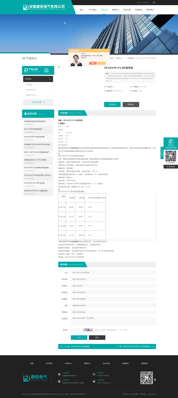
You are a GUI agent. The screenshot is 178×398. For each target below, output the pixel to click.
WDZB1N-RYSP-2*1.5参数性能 (35, 191)
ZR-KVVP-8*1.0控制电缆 (80, 346)
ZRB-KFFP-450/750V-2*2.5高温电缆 (136, 346)
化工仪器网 (134, 394)
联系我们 (150, 10)
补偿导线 (130, 58)
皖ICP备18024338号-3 (78, 394)
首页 (81, 10)
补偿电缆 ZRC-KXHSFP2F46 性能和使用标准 (38, 144)
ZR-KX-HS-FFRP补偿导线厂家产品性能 (38, 175)
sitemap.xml (152, 394)
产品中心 (104, 10)
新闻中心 (115, 10)
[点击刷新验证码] (88, 330)
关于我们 (93, 10)
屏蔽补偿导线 (31, 95)
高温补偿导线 (31, 90)
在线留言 (138, 10)
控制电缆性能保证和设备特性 (35, 121)
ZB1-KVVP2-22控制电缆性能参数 (36, 167)
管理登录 (143, 394)
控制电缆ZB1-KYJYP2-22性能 (35, 160)
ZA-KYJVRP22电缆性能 (33, 129)
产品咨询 (112, 104)
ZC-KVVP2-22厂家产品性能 (34, 183)
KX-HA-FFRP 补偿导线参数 (34, 137)
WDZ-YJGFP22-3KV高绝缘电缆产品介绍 (38, 152)
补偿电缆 (29, 84)
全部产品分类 (36, 102)
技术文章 (127, 10)
